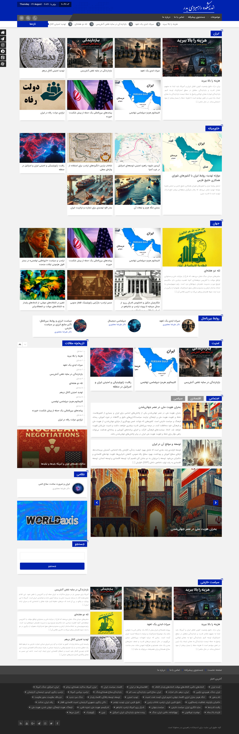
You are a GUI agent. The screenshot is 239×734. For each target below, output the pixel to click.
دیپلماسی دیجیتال (117, 321)
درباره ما (166, 17)
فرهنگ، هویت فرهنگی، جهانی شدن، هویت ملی (51, 707)
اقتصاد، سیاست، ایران (113, 687)
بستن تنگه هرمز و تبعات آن (147, 208)
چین (103, 712)
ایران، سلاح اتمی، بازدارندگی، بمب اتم (145, 692)
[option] (200, 369)
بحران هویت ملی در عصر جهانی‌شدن (160, 407)
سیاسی (178, 398)
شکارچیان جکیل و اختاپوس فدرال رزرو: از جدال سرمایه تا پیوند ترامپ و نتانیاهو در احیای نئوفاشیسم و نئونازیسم (140, 306)
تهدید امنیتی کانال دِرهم (115, 24)
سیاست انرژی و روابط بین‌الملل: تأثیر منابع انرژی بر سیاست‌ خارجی (55, 324)
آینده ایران (215, 687)
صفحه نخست (215, 670)
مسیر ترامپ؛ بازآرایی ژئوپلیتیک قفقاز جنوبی (91, 303)
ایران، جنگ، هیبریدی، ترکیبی (208, 692)
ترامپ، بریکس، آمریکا (79, 692)
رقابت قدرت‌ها (214, 707)
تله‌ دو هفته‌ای (141, 24)
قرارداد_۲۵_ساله (213, 712)
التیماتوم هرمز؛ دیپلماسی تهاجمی (80, 24)
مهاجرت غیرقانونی (192, 712)
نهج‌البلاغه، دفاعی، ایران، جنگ (164, 712)
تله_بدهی (216, 697)
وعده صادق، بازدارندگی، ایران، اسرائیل (129, 712)
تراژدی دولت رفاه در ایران (52, 113)
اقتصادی (195, 398)
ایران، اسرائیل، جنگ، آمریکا (47, 687)
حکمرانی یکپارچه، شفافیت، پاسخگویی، (204, 702)
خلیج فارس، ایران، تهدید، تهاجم (126, 702)
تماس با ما (179, 17)
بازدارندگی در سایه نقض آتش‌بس (171, 24)
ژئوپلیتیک (90, 712)
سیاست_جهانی (158, 707)
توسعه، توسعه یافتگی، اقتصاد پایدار (105, 697)
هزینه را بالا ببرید (210, 80)
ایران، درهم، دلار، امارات (178, 692)
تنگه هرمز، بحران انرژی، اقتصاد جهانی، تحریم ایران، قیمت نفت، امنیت (175, 697)
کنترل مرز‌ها (74, 712)
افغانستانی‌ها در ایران (138, 687)
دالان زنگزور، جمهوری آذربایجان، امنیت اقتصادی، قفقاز (83, 702)
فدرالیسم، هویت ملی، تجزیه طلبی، (94, 707)
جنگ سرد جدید (76, 697)
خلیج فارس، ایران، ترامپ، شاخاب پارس (164, 702)
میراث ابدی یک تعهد (204, 24)
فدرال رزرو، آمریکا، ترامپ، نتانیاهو (130, 707)
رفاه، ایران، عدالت (45, 702)
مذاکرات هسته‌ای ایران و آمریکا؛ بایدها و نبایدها (63, 464)
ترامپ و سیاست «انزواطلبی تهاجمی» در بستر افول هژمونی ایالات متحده (43, 262)
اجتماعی (214, 398)
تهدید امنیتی (132, 697)
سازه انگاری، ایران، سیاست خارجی (186, 707)
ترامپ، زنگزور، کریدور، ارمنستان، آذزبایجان (45, 692)
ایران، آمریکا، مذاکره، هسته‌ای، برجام (81, 687)
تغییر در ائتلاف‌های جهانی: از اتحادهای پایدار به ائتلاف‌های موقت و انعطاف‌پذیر (43, 304)
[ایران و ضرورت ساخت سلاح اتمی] (52, 488)
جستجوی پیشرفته (196, 17)
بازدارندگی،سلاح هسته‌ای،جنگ (109, 692)
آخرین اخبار (216, 679)
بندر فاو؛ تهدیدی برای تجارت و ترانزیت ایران (91, 208)
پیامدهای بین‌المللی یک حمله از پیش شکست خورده (57, 410)
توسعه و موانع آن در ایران (166, 444)
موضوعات (215, 17)
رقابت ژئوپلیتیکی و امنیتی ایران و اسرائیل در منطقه (113, 384)
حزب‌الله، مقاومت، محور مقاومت (48, 697)
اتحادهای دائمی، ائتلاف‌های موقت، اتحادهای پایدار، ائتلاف (179, 687)
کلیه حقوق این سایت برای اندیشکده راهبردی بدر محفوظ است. (194, 727)
